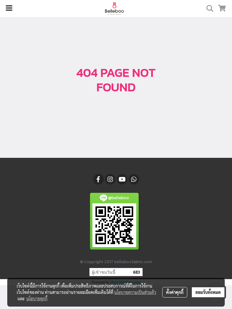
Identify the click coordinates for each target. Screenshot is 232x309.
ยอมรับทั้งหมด (208, 292)
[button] (208, 8)
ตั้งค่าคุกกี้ (174, 292)
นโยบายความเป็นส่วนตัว (135, 292)
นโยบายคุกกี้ (36, 298)
